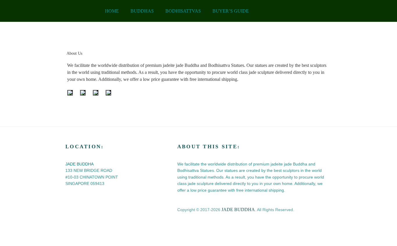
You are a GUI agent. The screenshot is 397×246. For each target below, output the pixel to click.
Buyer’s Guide (230, 10)
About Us (74, 53)
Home (112, 10)
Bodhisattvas (183, 10)
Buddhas (142, 10)
